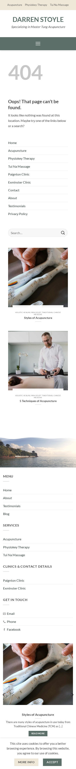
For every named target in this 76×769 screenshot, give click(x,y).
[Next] (72, 694)
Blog (6, 514)
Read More (38, 733)
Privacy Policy (18, 214)
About (12, 198)
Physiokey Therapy (36, 4)
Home (12, 143)
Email (11, 614)
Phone (11, 622)
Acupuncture (14, 4)
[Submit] (63, 233)
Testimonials (17, 206)
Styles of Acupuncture (38, 714)
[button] (38, 43)
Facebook (13, 629)
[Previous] (4, 694)
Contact (13, 190)
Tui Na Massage (59, 4)
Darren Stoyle (38, 19)
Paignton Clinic (18, 174)
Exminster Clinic (19, 182)
